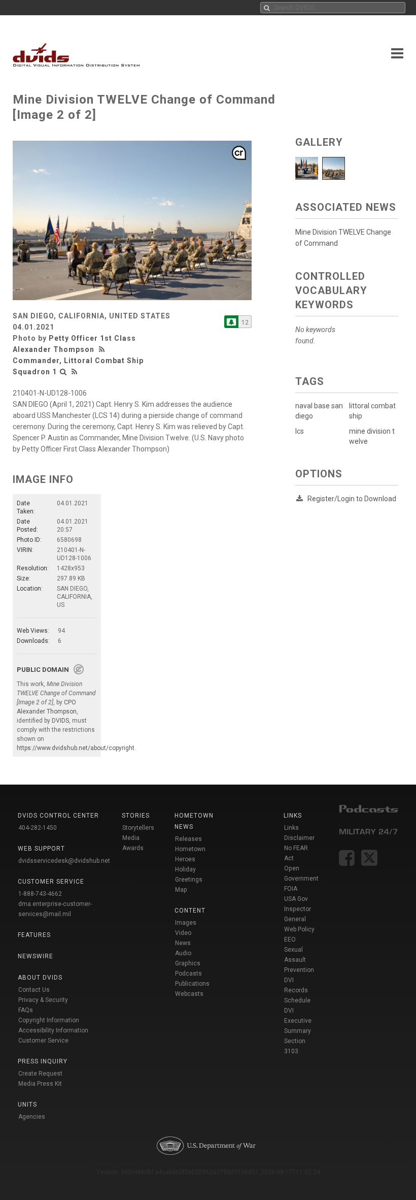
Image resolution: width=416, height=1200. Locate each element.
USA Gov (296, 898)
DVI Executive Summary (297, 1020)
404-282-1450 (37, 827)
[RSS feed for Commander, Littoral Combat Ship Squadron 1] (74, 372)
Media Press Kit (40, 1083)
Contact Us (34, 989)
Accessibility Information (53, 1030)
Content (190, 910)
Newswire (35, 956)
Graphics (187, 963)
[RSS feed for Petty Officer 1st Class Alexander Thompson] (103, 349)
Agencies (31, 1116)
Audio (183, 953)
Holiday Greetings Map (188, 879)
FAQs (25, 1010)
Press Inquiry (42, 1061)
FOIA (290, 888)
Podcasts (188, 973)
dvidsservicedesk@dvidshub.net (64, 860)
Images (185, 922)
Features (34, 934)
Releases (188, 838)
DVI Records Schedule (297, 990)
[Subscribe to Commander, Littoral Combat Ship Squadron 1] (231, 321)
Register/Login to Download (351, 499)
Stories (136, 815)
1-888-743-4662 (40, 893)
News (183, 943)
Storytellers (138, 827)
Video (183, 932)
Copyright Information (48, 1020)
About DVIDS (40, 977)
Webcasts (189, 993)
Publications (192, 983)
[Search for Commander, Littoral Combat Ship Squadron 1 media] (63, 372)
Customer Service (43, 1040)
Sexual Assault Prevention (299, 960)
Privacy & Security (43, 999)
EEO (290, 939)
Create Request (40, 1073)
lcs (299, 431)
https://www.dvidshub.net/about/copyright (75, 748)
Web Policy (299, 929)
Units (27, 1104)
